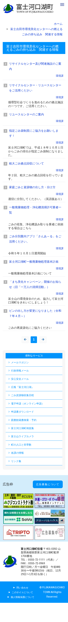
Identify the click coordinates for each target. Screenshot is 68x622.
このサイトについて (22, 592)
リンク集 (16, 461)
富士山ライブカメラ (22, 436)
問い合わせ (22, 587)
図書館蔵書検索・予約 (23, 420)
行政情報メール (20, 370)
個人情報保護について (22, 597)
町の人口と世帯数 (21, 444)
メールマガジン (20, 362)
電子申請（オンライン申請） (27, 403)
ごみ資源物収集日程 (22, 395)
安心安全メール (20, 378)
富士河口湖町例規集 (22, 428)
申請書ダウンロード (22, 411)
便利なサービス (34, 355)
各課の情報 (17, 452)
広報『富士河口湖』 (22, 387)
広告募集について (47, 484)
